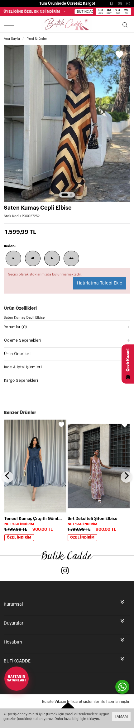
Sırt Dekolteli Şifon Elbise (92, 518)
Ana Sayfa (12, 38)
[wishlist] (61, 425)
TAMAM (121, 716)
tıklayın (93, 719)
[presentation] (7, 477)
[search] (125, 25)
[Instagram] (128, 4)
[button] (65, 194)
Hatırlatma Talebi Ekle (99, 283)
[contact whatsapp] (122, 687)
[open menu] (10, 26)
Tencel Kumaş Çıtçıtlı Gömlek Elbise (33, 518)
